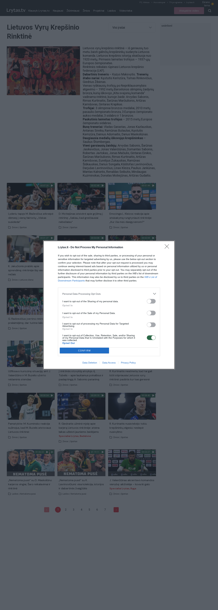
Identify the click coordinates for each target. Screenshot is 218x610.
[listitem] (109, 294)
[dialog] (109, 305)
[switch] (151, 301)
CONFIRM (84, 350)
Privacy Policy (128, 362)
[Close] (168, 247)
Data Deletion (89, 362)
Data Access (109, 362)
